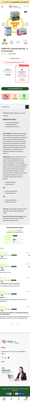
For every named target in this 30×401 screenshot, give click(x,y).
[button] (4, 53)
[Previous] (3, 24)
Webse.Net (15, 390)
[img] (3, 252)
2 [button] (14, 324)
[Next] (26, 24)
